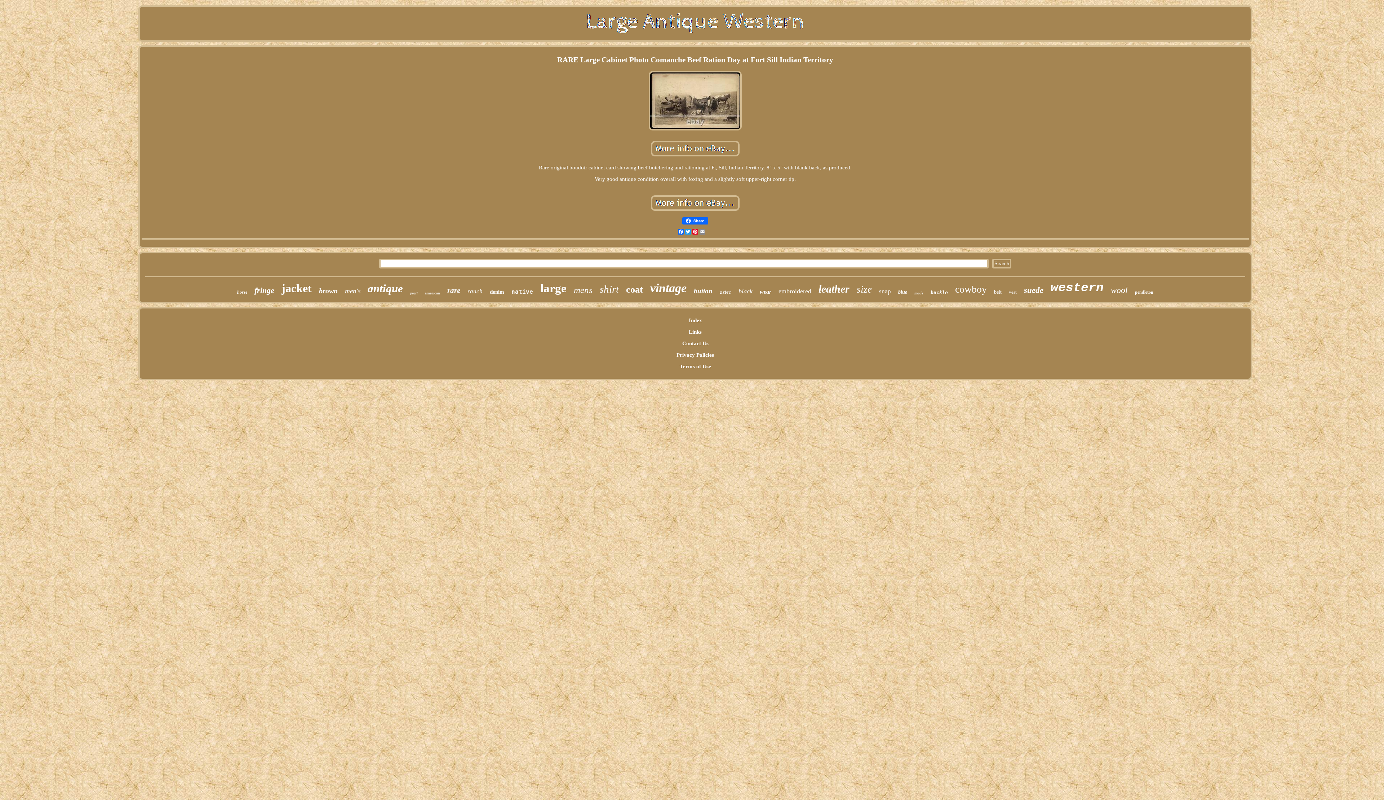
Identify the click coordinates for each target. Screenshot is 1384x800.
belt (998, 292)
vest (1013, 292)
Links (695, 332)
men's (352, 291)
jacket (296, 288)
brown (328, 291)
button (703, 291)
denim (497, 292)
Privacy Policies (695, 355)
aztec (725, 292)
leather (834, 289)
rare (453, 290)
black (745, 291)
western (1077, 288)
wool (1119, 290)
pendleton (1144, 292)
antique (385, 288)
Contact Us (695, 343)
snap (885, 291)
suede (1033, 290)
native (522, 291)
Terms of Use (695, 366)
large (553, 288)
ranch (475, 291)
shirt (609, 289)
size (864, 289)
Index (695, 320)
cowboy (971, 289)
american (432, 293)
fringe (264, 290)
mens (583, 290)
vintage (668, 288)
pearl (414, 293)
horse (242, 292)
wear (765, 292)
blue (902, 292)
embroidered (794, 291)
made (918, 293)
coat (634, 289)
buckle (939, 292)
